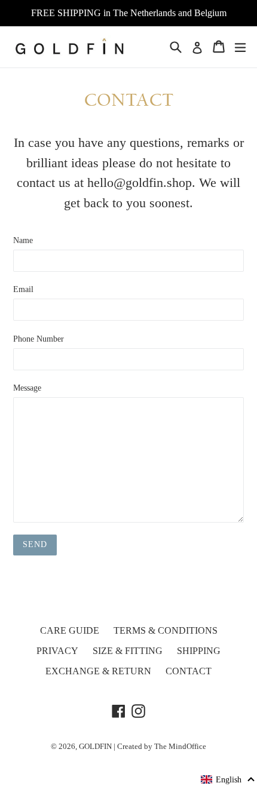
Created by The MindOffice (161, 746)
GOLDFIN (95, 746)
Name (23, 240)
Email (23, 289)
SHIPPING (199, 651)
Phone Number (38, 338)
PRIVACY (57, 651)
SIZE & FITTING (128, 651)
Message (27, 387)
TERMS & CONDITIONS (166, 630)
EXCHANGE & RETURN (98, 671)
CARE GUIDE (69, 630)
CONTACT (189, 671)
